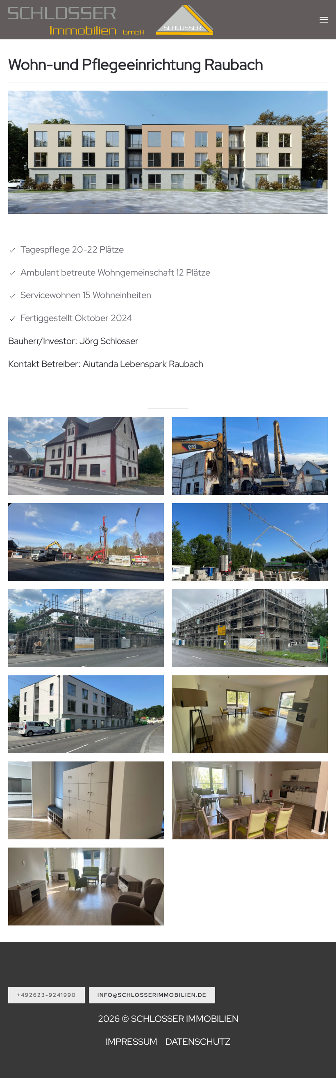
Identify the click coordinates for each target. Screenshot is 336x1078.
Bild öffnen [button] (86, 478)
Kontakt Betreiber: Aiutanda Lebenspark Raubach (105, 364)
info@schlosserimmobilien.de (152, 994)
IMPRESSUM (131, 1042)
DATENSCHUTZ (198, 1042)
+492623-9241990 (46, 994)
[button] (324, 19)
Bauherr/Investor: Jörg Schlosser (73, 341)
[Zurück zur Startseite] (110, 19)
